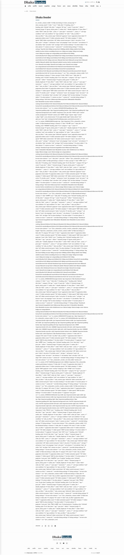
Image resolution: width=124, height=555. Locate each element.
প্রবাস (64, 6)
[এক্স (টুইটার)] (60, 543)
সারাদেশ (40, 6)
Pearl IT (98, 553)
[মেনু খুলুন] (100, 6)
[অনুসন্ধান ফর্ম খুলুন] (97, 2)
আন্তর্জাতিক (47, 6)
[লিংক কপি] (42, 526)
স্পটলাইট (92, 6)
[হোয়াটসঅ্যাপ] (67, 543)
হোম (27, 11)
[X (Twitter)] (48, 526)
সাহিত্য (86, 6)
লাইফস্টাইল (75, 6)
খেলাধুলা (53, 6)
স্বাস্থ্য (97, 6)
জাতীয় (29, 6)
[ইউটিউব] (63, 543)
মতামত (68, 6)
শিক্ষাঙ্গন (81, 6)
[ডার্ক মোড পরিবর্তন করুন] (99, 2)
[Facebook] (45, 526)
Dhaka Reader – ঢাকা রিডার (32, 553)
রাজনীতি (35, 6)
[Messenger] (55, 526)
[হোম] (25, 6)
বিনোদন (59, 6)
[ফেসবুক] (57, 543)
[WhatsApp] (52, 526)
